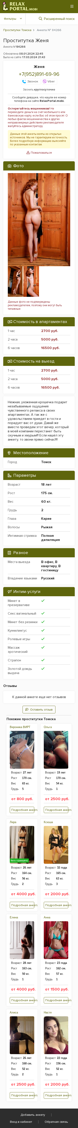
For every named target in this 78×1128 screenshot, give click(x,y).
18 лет (46, 484)
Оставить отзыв (41, 709)
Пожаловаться (41, 153)
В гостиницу (51, 568)
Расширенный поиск (59, 19)
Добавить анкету (33, 1115)
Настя (48, 1012)
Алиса (14, 1012)
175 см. (47, 493)
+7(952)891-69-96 (39, 74)
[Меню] (72, 6)
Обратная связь (56, 1122)
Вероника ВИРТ (20, 727)
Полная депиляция (50, 538)
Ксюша (48, 822)
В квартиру (49, 564)
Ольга (48, 727)
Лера (13, 822)
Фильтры (10, 19)
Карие (46, 518)
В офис (47, 562)
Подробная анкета (22, 810)
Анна (47, 917)
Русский (47, 578)
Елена (14, 917)
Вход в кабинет (21, 1122)
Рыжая (46, 527)
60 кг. (46, 501)
